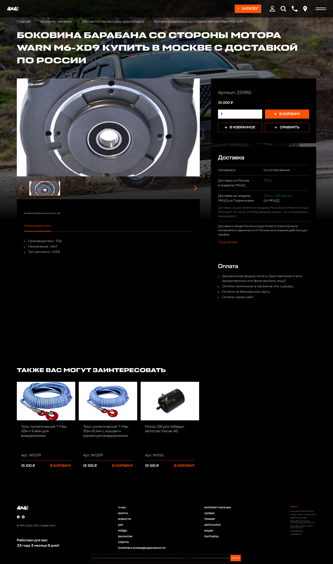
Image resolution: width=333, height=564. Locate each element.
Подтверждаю (236, 558)
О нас (122, 508)
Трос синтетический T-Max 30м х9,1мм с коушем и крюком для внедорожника (105, 431)
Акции (208, 531)
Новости (124, 519)
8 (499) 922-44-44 (306, 511)
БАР (120, 525)
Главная (24, 21)
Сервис (209, 513)
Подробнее (227, 242)
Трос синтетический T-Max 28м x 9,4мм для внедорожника (43, 431)
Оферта (123, 542)
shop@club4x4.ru (296, 534)
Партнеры (211, 536)
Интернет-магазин (56, 21)
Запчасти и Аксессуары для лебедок (113, 21)
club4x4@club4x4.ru (297, 531)
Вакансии (125, 536)
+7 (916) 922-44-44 (309, 514)
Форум (123, 513)
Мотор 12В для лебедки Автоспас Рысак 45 (164, 429)
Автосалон (212, 525)
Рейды (122, 531)
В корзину (60, 466)
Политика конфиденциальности (141, 548)
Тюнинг (209, 519)
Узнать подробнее (188, 558)
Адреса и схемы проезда (299, 517)
